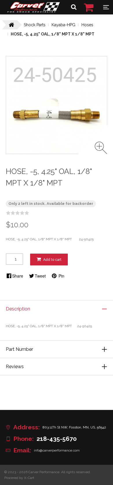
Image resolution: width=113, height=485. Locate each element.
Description (18, 309)
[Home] (33, 11)
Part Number (19, 349)
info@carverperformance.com (57, 450)
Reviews (15, 366)
